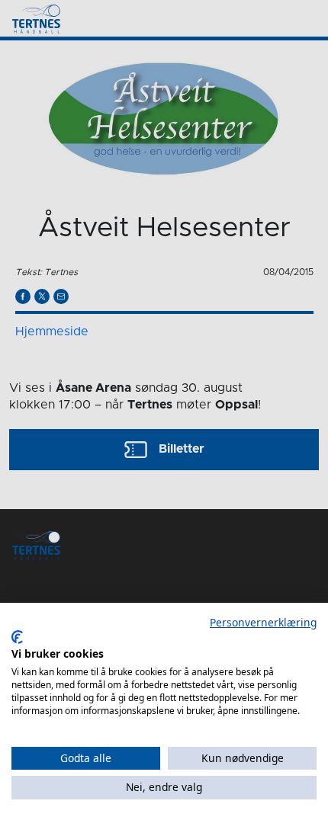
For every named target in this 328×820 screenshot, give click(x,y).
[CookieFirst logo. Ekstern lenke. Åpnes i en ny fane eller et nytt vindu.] (17, 637)
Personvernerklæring (263, 622)
